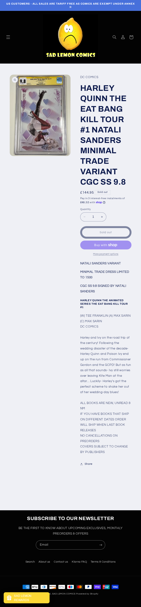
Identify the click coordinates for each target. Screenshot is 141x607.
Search (30, 561)
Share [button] (88, 464)
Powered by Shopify (87, 594)
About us (44, 561)
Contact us (61, 561)
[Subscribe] (101, 544)
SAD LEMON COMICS (63, 594)
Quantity (85, 209)
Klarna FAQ (79, 561)
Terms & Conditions (103, 561)
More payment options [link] (105, 254)
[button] (8, 37)
